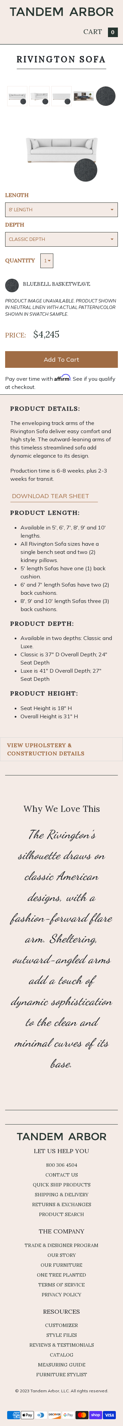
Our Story (61, 1255)
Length (17, 195)
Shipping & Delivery (61, 1195)
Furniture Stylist (61, 1375)
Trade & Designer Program (61, 1245)
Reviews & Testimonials (61, 1345)
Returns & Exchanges (61, 1204)
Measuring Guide (61, 1365)
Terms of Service (61, 1285)
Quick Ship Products (62, 1185)
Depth (14, 224)
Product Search (61, 1214)
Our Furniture (61, 1265)
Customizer (61, 1325)
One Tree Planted (61, 1275)
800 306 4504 (61, 1165)
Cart (99, 31)
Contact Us (61, 1175)
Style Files (61, 1335)
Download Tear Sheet (51, 496)
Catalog (61, 1355)
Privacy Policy (61, 1295)
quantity (20, 260)
